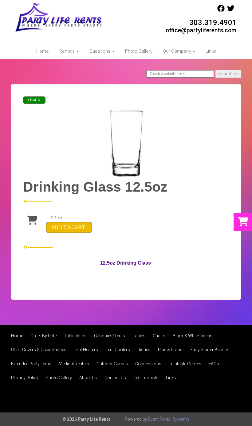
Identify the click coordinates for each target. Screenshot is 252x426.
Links (211, 51)
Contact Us (115, 377)
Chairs (159, 335)
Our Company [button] (177, 51)
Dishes (144, 349)
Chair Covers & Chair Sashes (38, 349)
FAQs (214, 363)
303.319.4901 (213, 22)
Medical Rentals (74, 363)
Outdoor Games (112, 363)
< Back (33, 100)
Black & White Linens (192, 335)
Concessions (148, 363)
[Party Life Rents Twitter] (230, 10)
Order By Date (43, 335)
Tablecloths (75, 335)
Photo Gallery (138, 51)
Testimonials (146, 377)
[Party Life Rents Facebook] (221, 10)
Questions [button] (100, 51)
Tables (138, 335)
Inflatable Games (185, 363)
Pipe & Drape (170, 349)
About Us (88, 377)
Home (42, 51)
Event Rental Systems (169, 419)
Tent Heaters (86, 349)
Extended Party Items (31, 363)
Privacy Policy (24, 377)
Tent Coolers (117, 349)
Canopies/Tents (109, 335)
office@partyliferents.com (201, 30)
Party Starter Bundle (209, 349)
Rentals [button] (67, 51)
